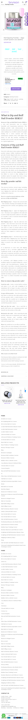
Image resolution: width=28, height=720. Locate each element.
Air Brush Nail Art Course (8, 439)
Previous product (23, 4)
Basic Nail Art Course (7, 442)
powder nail (14, 100)
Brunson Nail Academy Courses (9, 455)
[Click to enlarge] (3, 29)
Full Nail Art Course (6, 478)
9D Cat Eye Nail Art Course (8, 424)
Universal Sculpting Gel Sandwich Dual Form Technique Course (13, 546)
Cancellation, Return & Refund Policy (11, 463)
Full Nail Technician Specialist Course (11, 481)
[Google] (13, 103)
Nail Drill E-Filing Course (7, 503)
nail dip (21, 99)
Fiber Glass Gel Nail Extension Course (11, 476)
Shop (2, 540)
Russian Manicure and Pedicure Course (12, 529)
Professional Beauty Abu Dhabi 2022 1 (11, 522)
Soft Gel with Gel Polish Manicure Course (12, 542)
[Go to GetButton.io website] (3, 718)
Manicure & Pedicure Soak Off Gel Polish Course (12, 495)
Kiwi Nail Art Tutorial (7, 486)
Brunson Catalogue (6, 452)
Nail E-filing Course (6, 506)
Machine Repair (5, 489)
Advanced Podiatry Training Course (11, 437)
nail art (16, 99)
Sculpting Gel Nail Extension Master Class (12, 532)
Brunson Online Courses (7, 458)
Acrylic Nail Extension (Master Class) (11, 426)
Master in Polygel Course (8, 498)
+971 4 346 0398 (5, 705)
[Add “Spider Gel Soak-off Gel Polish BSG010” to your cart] (11, 389)
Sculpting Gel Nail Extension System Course (13, 535)
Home (2, 4)
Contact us (4, 611)
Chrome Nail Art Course (7, 465)
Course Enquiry (5, 468)
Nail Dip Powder (9, 4)
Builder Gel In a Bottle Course (9, 460)
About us (3, 561)
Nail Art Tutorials (6, 501)
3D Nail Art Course (6, 419)
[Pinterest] (17, 103)
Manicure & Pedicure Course (9, 491)
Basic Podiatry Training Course (9, 445)
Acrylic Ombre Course (7, 432)
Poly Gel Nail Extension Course (9, 519)
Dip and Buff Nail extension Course (10, 471)
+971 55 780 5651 (5, 702)
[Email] (15, 103)
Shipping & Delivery (7, 376)
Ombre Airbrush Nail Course (9, 511)
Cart (2, 603)
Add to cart (16, 89)
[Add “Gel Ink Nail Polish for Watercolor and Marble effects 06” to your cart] (25, 389)
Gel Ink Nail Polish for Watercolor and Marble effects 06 (21, 402)
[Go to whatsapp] (3, 715)
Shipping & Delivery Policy (8, 537)
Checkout (3, 606)
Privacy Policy (5, 664)
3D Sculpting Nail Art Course (9, 421)
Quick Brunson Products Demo (9, 524)
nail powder (7, 100)
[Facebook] (9, 103)
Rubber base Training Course (9, 527)
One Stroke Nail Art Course (8, 514)
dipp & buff (10, 99)
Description (5, 112)
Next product (26, 4)
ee (1, 473)
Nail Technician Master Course (9, 509)
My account (4, 641)
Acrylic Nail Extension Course (9, 429)
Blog (2, 450)
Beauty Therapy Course (7, 447)
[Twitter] (11, 103)
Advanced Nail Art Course (8, 434)
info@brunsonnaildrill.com (8, 706)
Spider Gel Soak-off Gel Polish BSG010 (7, 401)
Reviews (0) (4, 372)
